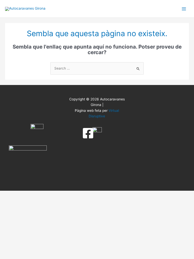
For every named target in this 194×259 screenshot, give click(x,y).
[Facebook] (88, 133)
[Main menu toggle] (184, 9)
